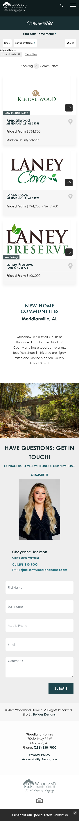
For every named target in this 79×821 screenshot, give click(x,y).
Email (39, 570)
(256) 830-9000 (45, 747)
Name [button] (24, 43)
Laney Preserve (19, 266)
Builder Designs (44, 714)
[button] (61, 7)
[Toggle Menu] (73, 5)
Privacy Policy (39, 755)
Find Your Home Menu (38, 34)
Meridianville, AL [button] (11, 54)
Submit (61, 688)
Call (24, 564)
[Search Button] (61, 4)
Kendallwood (22, 121)
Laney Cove (22, 196)
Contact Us (61, 815)
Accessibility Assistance (39, 759)
